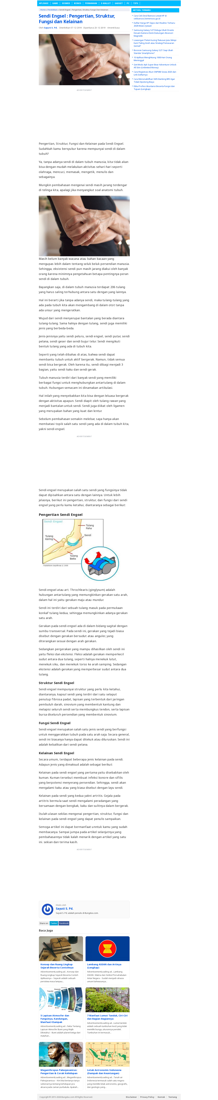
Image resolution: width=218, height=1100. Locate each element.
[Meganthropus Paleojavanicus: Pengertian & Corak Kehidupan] (61, 1054)
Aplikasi (43, 3)
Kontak (161, 1097)
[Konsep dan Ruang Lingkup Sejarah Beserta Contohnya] (61, 948)
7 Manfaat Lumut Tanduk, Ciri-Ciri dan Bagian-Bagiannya (107, 1017)
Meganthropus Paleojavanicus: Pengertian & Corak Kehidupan (59, 1071)
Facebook (63, 923)
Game (55, 3)
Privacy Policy (147, 1097)
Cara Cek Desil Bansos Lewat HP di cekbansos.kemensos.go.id (150, 17)
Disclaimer (131, 1097)
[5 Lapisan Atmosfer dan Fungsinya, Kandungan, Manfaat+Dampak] (61, 999)
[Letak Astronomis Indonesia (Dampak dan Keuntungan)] (108, 1054)
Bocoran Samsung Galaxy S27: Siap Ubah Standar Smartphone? (153, 52)
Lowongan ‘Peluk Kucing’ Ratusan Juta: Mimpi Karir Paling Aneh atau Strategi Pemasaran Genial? (155, 43)
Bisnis (77, 3)
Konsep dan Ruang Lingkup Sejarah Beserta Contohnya (57, 966)
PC (128, 3)
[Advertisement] (84, 115)
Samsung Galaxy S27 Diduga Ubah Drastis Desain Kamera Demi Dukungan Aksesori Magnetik (154, 33)
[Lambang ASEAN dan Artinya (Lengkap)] (108, 948)
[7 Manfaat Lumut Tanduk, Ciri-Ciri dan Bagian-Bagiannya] (108, 999)
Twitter (53, 923)
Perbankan (91, 3)
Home (43, 9)
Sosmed (66, 3)
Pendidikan (52, 9)
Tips (135, 3)
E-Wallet (106, 3)
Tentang (172, 1097)
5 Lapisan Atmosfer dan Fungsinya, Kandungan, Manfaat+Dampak (55, 1019)
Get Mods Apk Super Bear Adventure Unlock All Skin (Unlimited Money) (155, 66)
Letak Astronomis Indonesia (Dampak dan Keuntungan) (104, 1071)
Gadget (119, 3)
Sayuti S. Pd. (50, 27)
